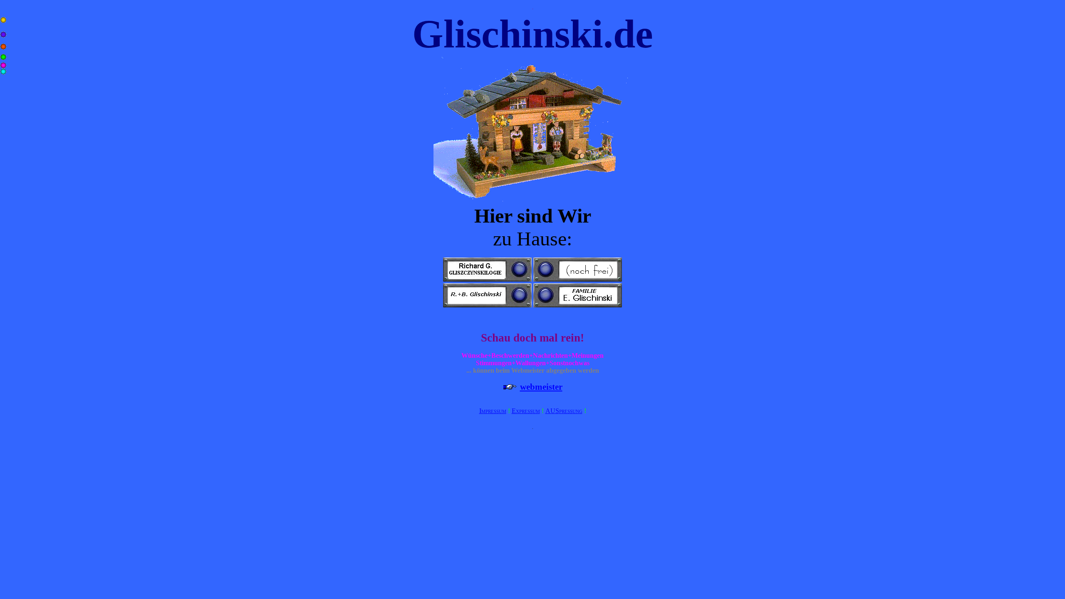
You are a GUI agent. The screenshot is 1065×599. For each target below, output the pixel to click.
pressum (529, 410)
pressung (570, 410)
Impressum (492, 410)
